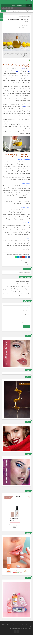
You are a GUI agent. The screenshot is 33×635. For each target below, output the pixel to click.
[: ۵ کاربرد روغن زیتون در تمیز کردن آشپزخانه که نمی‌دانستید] (4, 30)
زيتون (21, 272)
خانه (28, 16)
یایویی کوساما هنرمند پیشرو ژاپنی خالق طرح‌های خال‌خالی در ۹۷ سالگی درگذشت (18, 11)
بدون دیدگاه (26, 264)
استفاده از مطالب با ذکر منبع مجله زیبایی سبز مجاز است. (20, 628)
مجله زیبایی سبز (21, 68)
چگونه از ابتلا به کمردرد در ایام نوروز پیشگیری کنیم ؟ (17, 286)
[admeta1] (16, 60)
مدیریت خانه (22, 16)
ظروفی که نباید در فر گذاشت (22, 281)
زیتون (29, 71)
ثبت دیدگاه (26, 326)
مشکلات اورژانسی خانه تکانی (22, 283)
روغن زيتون (27, 272)
